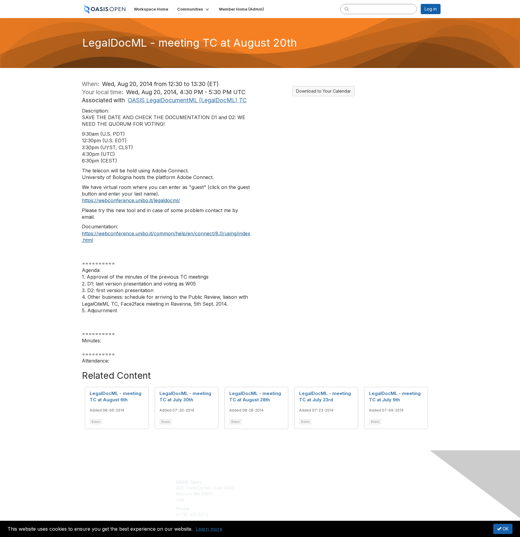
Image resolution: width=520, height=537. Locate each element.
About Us (358, 482)
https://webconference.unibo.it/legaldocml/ (131, 200)
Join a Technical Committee (289, 499)
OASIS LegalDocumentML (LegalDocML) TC (187, 100)
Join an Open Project (283, 490)
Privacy (356, 487)
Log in (431, 8)
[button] (194, 9)
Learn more (209, 529)
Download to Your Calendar (323, 91)
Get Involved (275, 482)
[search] (346, 9)
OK (505, 528)
